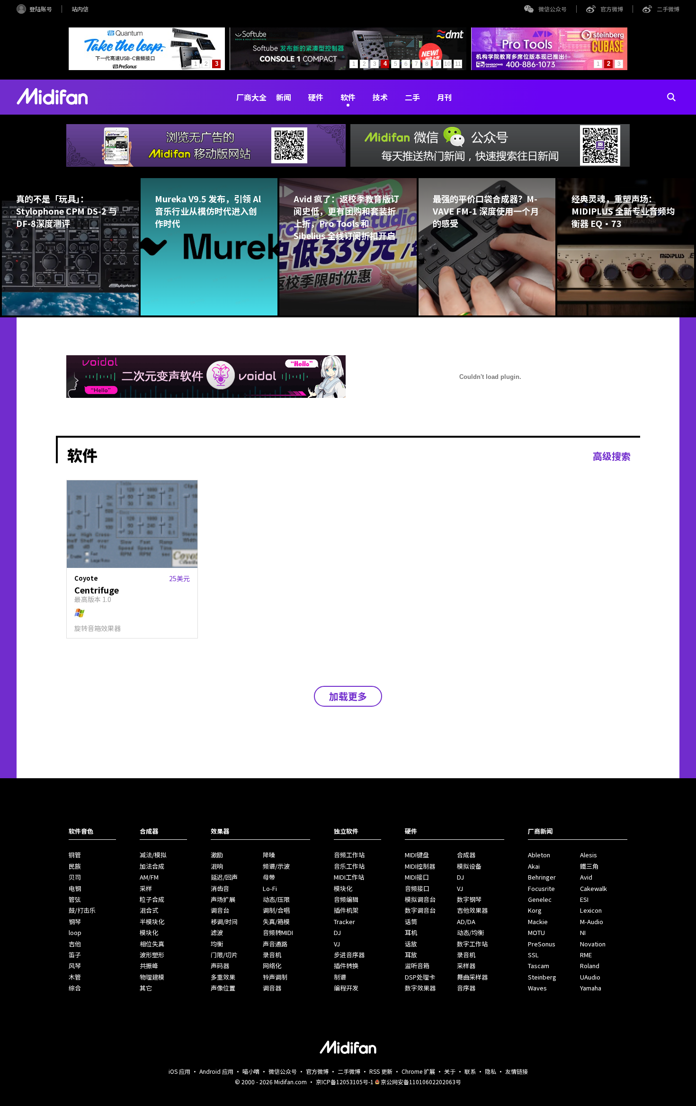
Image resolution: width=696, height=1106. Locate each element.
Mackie (538, 921)
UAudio (590, 976)
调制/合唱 (276, 910)
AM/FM (149, 876)
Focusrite (541, 888)
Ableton (539, 854)
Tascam (538, 965)
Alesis (588, 854)
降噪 (269, 854)
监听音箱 (417, 965)
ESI (584, 899)
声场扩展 (223, 899)
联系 (470, 1071)
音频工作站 (349, 854)
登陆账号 (40, 9)
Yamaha (590, 987)
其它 (146, 987)
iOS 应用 (179, 1071)
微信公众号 (552, 9)
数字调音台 (420, 910)
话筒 (411, 921)
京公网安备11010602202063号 (421, 1082)
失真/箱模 (276, 921)
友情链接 (516, 1071)
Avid (586, 876)
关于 (449, 1071)
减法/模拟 (153, 854)
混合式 (149, 910)
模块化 (149, 932)
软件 (348, 97)
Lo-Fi (270, 888)
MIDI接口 (417, 876)
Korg (535, 910)
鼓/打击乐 (82, 910)
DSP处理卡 (420, 976)
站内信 (80, 9)
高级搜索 (612, 456)
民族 (75, 866)
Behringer (542, 876)
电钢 (75, 888)
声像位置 (223, 987)
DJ (337, 932)
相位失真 (152, 943)
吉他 (75, 943)
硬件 (315, 97)
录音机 (272, 954)
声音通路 (275, 943)
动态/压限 (276, 899)
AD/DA (466, 921)
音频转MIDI (278, 932)
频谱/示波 (276, 866)
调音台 (220, 910)
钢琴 (75, 921)
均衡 (217, 943)
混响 (217, 866)
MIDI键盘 (417, 854)
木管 (75, 976)
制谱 (340, 976)
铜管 (75, 854)
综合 (75, 987)
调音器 (272, 987)
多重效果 (223, 976)
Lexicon (591, 910)
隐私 (490, 1071)
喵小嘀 (250, 1071)
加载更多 (348, 696)
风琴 (75, 965)
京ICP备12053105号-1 (345, 1082)
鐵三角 (589, 866)
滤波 (217, 932)
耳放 (411, 954)
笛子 (75, 954)
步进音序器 (349, 954)
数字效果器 (420, 987)
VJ (337, 943)
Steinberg (542, 976)
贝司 (75, 876)
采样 (146, 888)
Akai (534, 866)
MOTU (536, 932)
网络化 (272, 965)
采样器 (466, 965)
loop (75, 932)
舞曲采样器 (472, 976)
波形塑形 (152, 954)
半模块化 (152, 921)
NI (583, 932)
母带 (269, 876)
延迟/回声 (224, 876)
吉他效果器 (472, 910)
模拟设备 (469, 866)
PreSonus (541, 943)
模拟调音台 (420, 899)
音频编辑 (346, 899)
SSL (533, 954)
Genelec (540, 899)
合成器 (466, 854)
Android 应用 (216, 1071)
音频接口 (417, 888)
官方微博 (611, 9)
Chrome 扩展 (418, 1071)
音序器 (466, 987)
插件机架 (346, 910)
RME (586, 954)
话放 (411, 943)
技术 (380, 97)
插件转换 (346, 965)
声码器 (220, 965)
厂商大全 (251, 97)
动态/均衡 (470, 932)
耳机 (411, 932)
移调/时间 (224, 921)
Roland (589, 965)
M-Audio (591, 921)
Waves (537, 987)
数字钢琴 (469, 899)
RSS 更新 (381, 1071)
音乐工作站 (349, 866)
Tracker (344, 921)
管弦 (75, 899)
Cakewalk (593, 888)
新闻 (283, 97)
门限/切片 (224, 954)
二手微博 (668, 9)
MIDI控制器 (420, 866)
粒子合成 (152, 899)
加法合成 (152, 866)
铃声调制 (275, 976)
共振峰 (149, 965)
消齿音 (220, 888)
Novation (593, 943)
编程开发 (346, 987)
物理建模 (152, 976)
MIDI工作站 (349, 876)
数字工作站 (472, 943)
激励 (217, 854)
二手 (412, 97)
